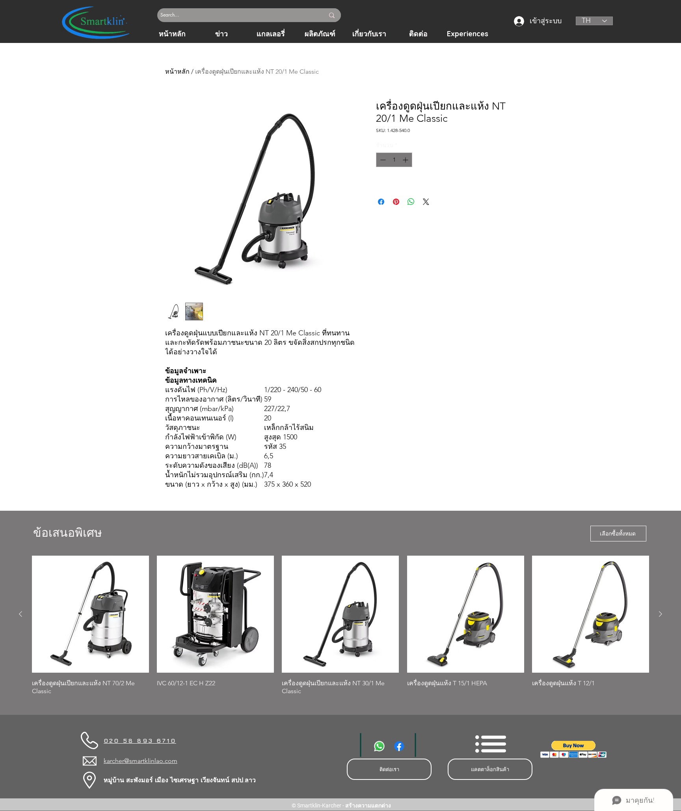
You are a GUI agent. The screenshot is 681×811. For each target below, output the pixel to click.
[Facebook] (399, 746)
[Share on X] (426, 201)
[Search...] (332, 15)
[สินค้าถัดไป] (660, 614)
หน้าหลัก (177, 71)
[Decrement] (382, 160)
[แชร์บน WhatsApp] (411, 201)
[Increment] (406, 160)
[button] (573, 749)
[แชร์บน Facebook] (381, 201)
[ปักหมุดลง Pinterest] (396, 201)
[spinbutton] (394, 160)
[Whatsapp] (379, 746)
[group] (340, 625)
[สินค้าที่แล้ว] (20, 614)
